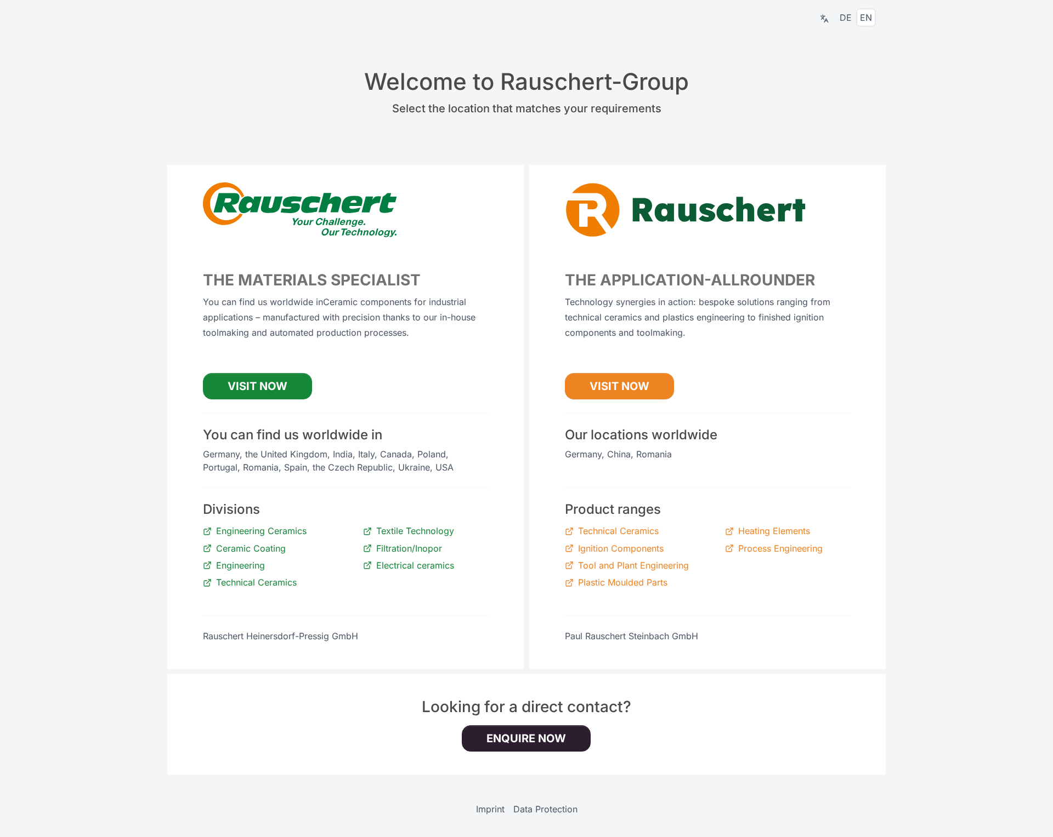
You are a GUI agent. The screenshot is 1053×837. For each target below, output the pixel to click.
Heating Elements (774, 531)
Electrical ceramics (415, 565)
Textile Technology (415, 531)
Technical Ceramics (256, 582)
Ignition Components (621, 548)
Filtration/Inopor (409, 548)
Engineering (240, 565)
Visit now (257, 386)
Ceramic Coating (251, 548)
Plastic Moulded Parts (622, 582)
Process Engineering (780, 548)
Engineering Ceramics (261, 531)
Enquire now (526, 738)
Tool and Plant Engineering (633, 565)
